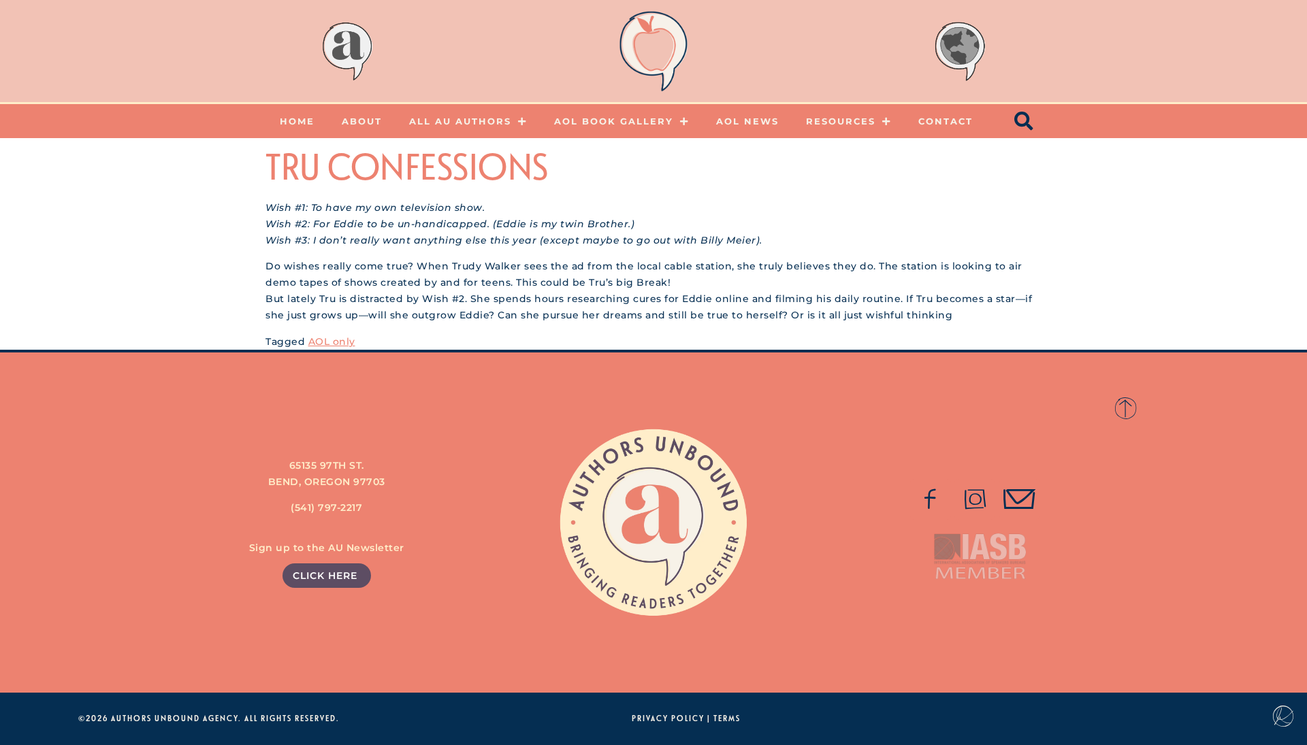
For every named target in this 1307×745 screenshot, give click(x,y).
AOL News (747, 121)
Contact (945, 121)
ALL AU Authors (460, 121)
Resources (840, 121)
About (362, 121)
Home (297, 121)
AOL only (331, 341)
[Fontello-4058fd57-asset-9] (974, 499)
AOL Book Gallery (613, 121)
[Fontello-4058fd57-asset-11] (930, 499)
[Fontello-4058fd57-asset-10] (1019, 499)
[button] (1024, 121)
